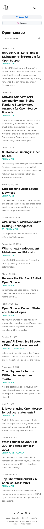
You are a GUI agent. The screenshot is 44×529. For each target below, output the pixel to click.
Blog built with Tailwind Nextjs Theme (22, 521)
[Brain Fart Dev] (6, 7)
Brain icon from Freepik (22, 524)
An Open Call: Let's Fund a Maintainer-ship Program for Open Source (21, 56)
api (3, 229)
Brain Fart (34, 518)
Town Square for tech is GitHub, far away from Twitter (18, 375)
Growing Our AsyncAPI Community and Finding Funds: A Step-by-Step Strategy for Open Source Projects (19, 104)
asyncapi (6, 349)
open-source (8, 64)
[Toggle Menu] (40, 8)
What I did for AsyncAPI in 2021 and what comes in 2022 (19, 445)
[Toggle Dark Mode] (35, 8)
